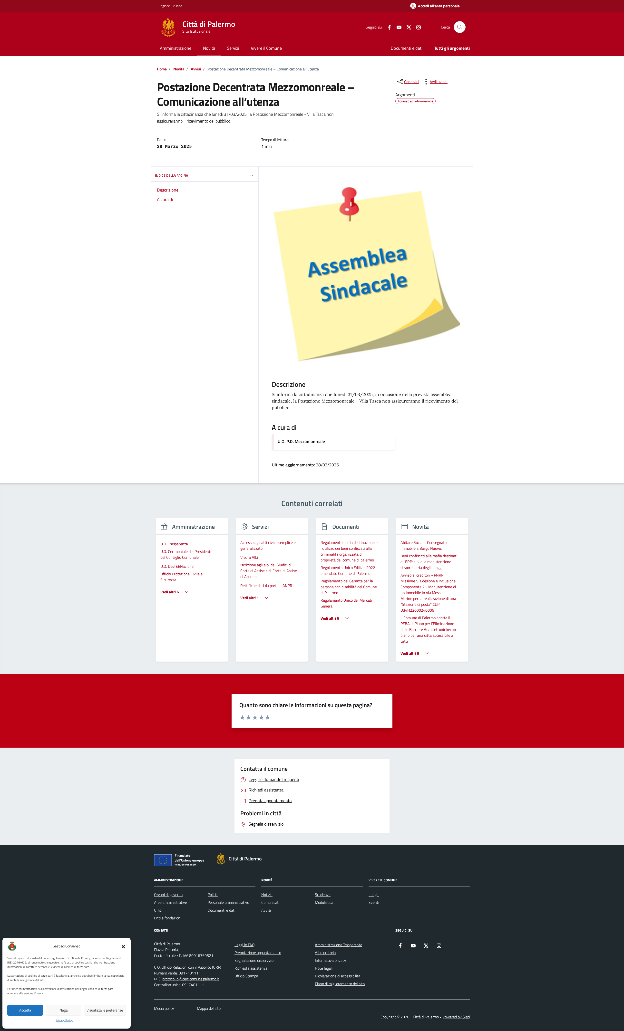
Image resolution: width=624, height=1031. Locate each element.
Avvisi (266, 910)
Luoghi (374, 894)
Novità (209, 48)
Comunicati (270, 902)
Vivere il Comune (266, 48)
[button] (123, 946)
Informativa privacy (330, 960)
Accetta (25, 1010)
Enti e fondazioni (167, 918)
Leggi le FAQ (244, 945)
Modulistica (324, 902)
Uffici (158, 910)
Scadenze (323, 894)
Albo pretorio (325, 952)
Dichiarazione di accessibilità (337, 976)
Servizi (233, 48)
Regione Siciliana (170, 5)
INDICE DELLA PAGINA (171, 175)
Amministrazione (175, 48)
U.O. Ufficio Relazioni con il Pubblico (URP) (187, 967)
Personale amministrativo (228, 902)
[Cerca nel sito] (460, 27)
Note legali (323, 968)
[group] (192, 593)
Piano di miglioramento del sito (340, 984)
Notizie (267, 894)
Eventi (374, 902)
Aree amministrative (170, 902)
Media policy (164, 1008)
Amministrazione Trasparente (338, 945)
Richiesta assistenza (250, 968)
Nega (63, 1010)
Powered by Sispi (456, 1017)
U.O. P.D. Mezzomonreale (301, 441)
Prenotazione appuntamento (257, 952)
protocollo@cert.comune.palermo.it (190, 979)
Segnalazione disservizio (253, 960)
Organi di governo (168, 894)
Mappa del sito (209, 1008)
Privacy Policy (64, 1020)
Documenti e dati (406, 48)
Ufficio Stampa (246, 976)
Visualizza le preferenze (105, 1010)
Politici (213, 894)
